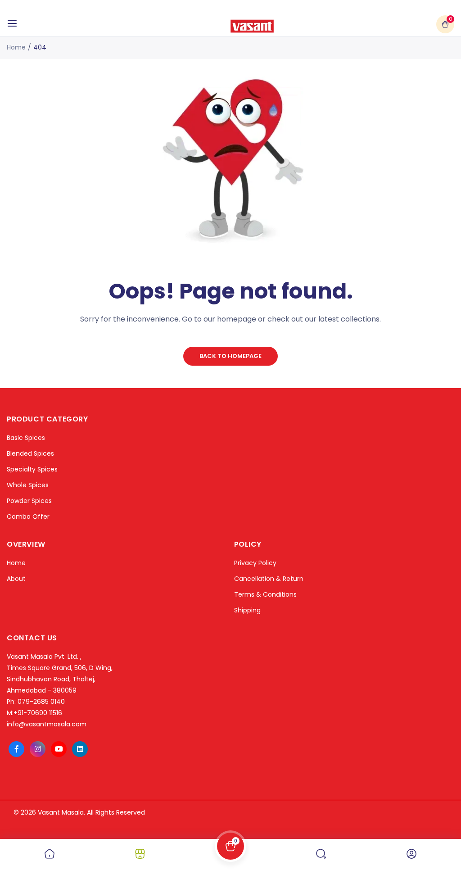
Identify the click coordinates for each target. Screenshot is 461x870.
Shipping (247, 610)
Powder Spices (29, 500)
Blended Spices (30, 453)
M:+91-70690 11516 (34, 712)
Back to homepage (230, 356)
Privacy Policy (255, 562)
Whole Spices (28, 484)
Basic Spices (26, 437)
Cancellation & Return (268, 578)
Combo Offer (28, 516)
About (16, 578)
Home (16, 47)
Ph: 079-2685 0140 (36, 701)
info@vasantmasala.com (46, 724)
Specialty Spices (32, 469)
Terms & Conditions (265, 594)
